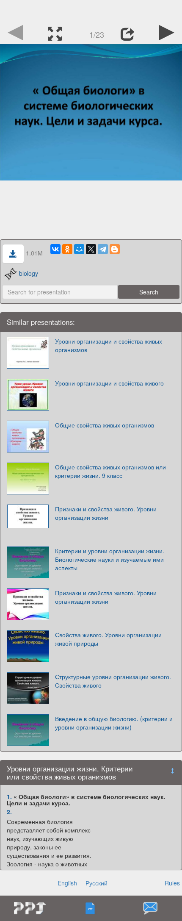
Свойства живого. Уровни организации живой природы (108, 638)
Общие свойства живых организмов (104, 425)
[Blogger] (115, 249)
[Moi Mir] (79, 249)
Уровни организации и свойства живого (109, 383)
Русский (96, 883)
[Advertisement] (91, 10)
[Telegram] (103, 249)
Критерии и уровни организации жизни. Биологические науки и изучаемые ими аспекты (109, 559)
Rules (172, 883)
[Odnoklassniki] (67, 249)
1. (9, 796)
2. (9, 811)
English (67, 883)
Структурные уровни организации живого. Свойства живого (113, 680)
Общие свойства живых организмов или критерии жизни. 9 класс (110, 471)
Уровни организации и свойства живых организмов (108, 345)
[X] (91, 249)
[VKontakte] (55, 249)
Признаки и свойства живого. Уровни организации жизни (106, 513)
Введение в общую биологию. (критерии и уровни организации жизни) (114, 722)
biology (28, 273)
